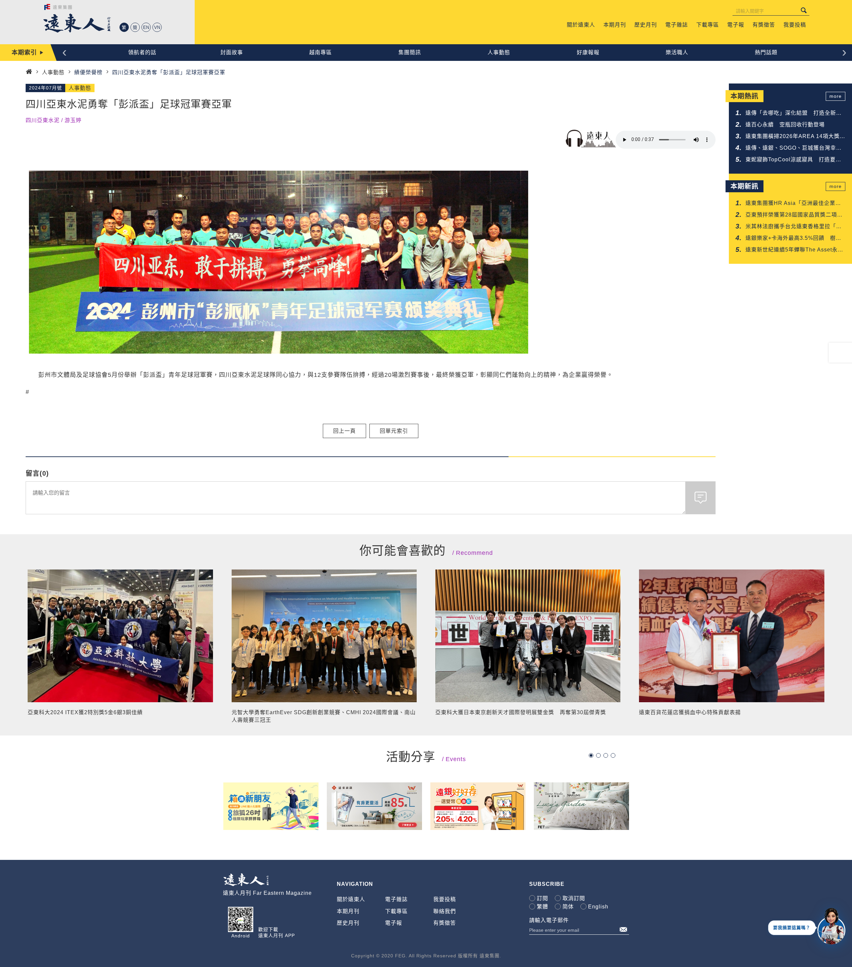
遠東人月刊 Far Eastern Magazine (267, 893)
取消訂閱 (573, 898)
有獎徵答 (444, 923)
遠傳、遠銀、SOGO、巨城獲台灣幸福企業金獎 (794, 148)
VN (157, 27)
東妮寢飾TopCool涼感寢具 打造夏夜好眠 (793, 160)
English (598, 906)
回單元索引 (394, 431)
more (835, 96)
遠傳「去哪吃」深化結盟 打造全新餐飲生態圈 (794, 113)
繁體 (542, 906)
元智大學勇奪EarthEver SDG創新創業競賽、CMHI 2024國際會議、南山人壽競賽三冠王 (324, 716)
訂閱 (542, 898)
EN (146, 27)
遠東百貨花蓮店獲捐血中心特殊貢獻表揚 (690, 712)
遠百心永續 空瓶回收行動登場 (785, 124)
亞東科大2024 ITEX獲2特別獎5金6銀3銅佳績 (85, 712)
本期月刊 (348, 911)
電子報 (393, 923)
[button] (591, 755)
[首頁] (29, 72)
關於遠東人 (351, 899)
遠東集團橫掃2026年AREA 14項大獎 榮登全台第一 (795, 136)
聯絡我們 (444, 911)
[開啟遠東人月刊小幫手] (831, 925)
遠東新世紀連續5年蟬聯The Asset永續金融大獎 (794, 250)
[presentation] (64, 52)
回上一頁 (344, 431)
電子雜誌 (396, 899)
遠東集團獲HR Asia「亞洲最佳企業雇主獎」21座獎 (793, 203)
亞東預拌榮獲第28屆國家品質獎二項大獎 (794, 215)
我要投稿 (444, 899)
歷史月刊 (348, 923)
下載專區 (396, 911)
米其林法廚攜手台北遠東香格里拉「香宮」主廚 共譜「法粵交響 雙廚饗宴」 (795, 227)
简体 (568, 906)
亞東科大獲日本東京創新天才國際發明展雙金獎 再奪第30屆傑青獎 (520, 712)
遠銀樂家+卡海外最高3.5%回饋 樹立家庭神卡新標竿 (793, 238)
